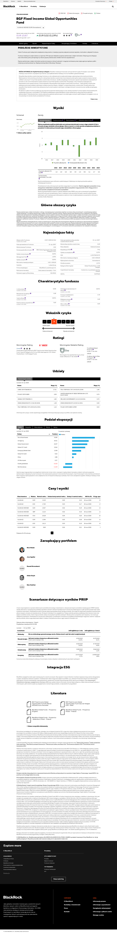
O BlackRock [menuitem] (23, 6)
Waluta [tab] (48, 427)
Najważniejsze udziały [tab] (24, 379)
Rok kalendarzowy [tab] (45, 120)
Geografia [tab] (28, 427)
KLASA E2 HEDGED (23, 527)
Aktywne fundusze (48, 860)
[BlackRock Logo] (13, 898)
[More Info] (71, 35)
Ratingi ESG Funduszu (82, 742)
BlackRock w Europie (8, 863)
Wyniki (34, 43)
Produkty (46, 858)
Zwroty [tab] (40, 115)
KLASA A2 (20, 500)
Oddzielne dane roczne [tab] (85, 120)
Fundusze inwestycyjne (50, 869)
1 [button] (52, 533)
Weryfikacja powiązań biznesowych (35, 744)
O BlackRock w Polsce (8, 858)
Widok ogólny (23, 43)
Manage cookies (98, 915)
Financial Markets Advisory (9, 869)
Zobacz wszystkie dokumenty (38, 726)
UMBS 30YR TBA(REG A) (25, 389)
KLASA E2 (20, 519)
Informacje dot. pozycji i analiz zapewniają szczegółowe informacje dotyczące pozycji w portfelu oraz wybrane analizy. (49, 412)
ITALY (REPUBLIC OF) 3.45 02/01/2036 (71, 389)
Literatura (95, 43)
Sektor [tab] (20, 427)
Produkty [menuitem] (34, 6)
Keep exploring (58, 879)
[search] (112, 6)
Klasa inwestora (22, 496)
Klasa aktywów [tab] (38, 427)
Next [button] (53, 532)
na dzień (19, 628)
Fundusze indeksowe (49, 863)
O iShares (5, 860)
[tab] (26, 125)
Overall (19, 348)
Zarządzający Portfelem (69, 43)
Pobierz (98, 13)
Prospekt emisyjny (88, 13)
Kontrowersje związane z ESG (74, 744)
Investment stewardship (9, 867)
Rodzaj (19, 434)
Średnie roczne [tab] (57, 120)
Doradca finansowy (100, 1)
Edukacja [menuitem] (43, 6)
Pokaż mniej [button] (94, 99)
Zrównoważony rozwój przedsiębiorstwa (13, 865)
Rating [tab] (55, 427)
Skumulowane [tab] (70, 120)
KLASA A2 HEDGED (23, 508)
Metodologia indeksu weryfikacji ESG (56, 744)
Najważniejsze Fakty (48, 43)
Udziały (84, 43)
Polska (110, 1)
